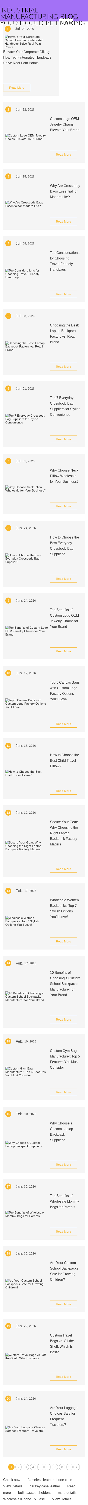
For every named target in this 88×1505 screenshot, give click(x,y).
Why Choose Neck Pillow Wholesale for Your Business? (64, 476)
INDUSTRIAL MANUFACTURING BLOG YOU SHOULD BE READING (42, 17)
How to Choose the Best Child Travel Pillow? (64, 760)
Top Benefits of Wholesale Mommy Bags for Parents (64, 1201)
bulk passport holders (34, 1492)
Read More (16, 87)
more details (67, 1492)
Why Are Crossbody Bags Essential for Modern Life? (65, 191)
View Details (12, 1486)
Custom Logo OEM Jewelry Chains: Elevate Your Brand (64, 124)
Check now (11, 1480)
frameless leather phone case (50, 1480)
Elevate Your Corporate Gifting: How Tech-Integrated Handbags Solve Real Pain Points (27, 57)
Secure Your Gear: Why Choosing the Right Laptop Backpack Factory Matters (64, 833)
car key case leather (45, 1486)
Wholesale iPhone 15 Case (24, 1499)
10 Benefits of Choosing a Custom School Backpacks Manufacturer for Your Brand (65, 984)
